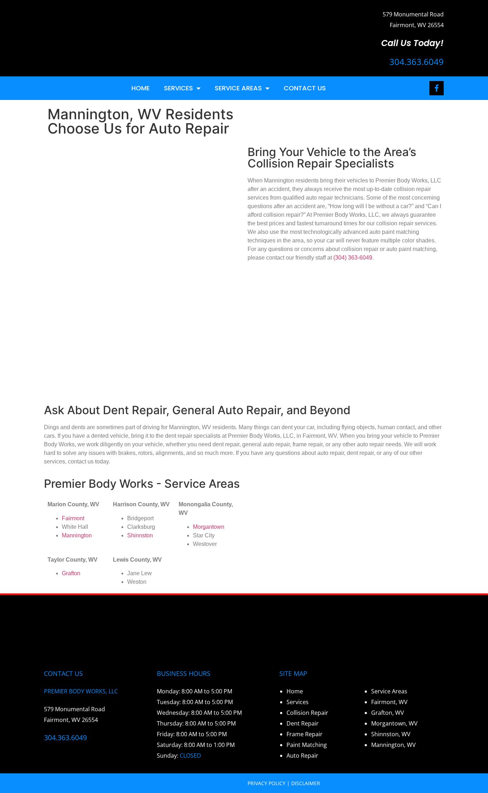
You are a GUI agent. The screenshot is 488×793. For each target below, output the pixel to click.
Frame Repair (305, 734)
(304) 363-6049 (352, 258)
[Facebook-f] (436, 88)
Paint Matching (307, 745)
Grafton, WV (387, 713)
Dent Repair (303, 723)
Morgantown (208, 527)
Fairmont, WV (389, 702)
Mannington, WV (393, 745)
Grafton (71, 573)
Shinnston (140, 535)
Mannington (77, 535)
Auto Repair (302, 755)
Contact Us (305, 88)
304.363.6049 (416, 61)
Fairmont (73, 518)
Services (178, 88)
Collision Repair (307, 713)
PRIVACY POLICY (266, 783)
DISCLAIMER (305, 783)
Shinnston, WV (390, 734)
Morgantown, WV (394, 723)
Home (140, 88)
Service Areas (238, 88)
